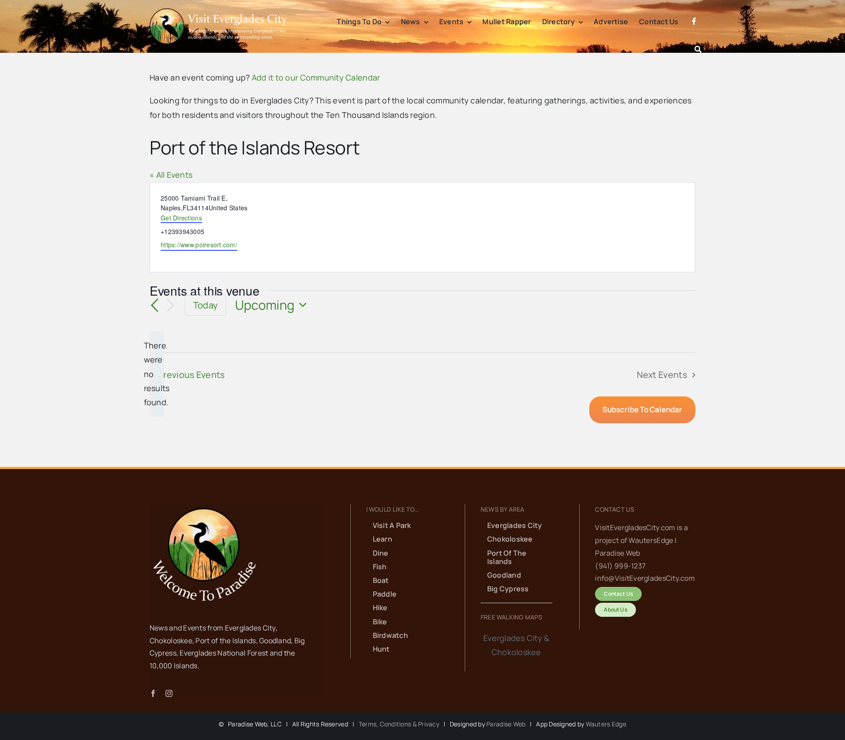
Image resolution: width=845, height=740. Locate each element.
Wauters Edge (606, 724)
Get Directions (181, 217)
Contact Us (614, 509)
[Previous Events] (155, 305)
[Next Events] (170, 305)
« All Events (171, 174)
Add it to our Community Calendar (316, 77)
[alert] (157, 374)
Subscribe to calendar (642, 409)
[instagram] (169, 693)
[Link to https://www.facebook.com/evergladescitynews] (694, 32)
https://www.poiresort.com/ (199, 244)
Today (205, 305)
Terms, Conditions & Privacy (399, 724)
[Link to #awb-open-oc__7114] (698, 49)
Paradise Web (505, 724)
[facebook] (153, 693)
